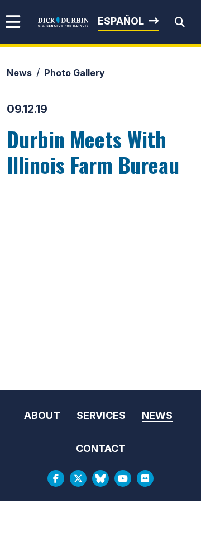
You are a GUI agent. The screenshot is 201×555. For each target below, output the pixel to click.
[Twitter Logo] (78, 478)
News (19, 72)
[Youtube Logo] (122, 478)
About (42, 415)
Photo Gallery (74, 72)
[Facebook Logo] (55, 478)
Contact (101, 448)
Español (121, 21)
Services (101, 415)
